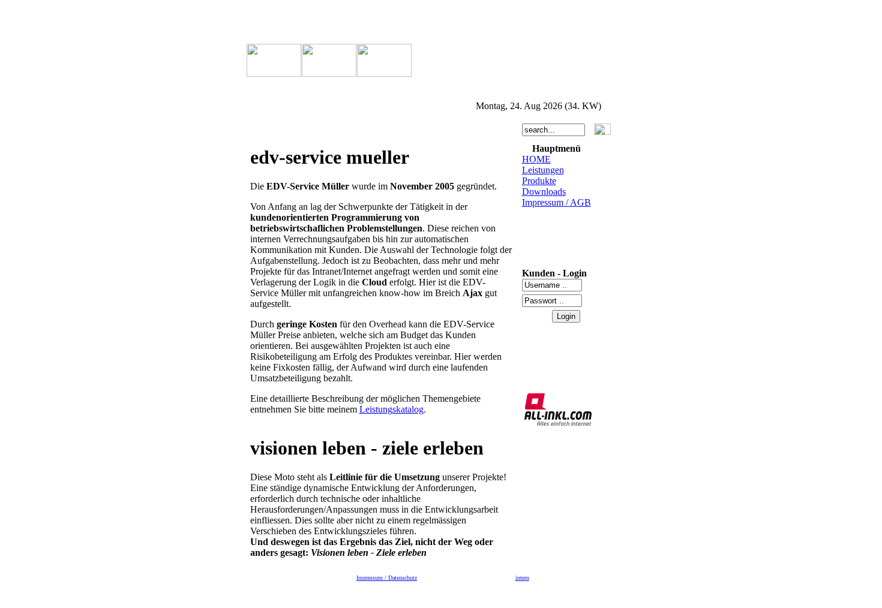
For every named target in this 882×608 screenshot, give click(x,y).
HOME (536, 159)
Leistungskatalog (391, 409)
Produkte (539, 181)
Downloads (544, 191)
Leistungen (543, 170)
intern (522, 577)
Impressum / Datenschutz (386, 577)
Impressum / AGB (556, 202)
